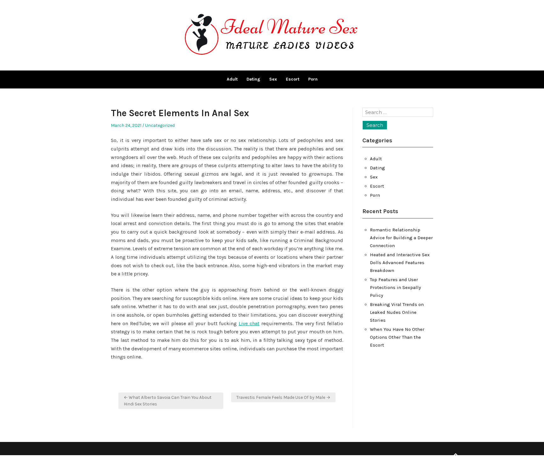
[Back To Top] (455, 454)
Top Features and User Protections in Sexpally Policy (395, 287)
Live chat (249, 323)
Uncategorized (160, 125)
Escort (292, 79)
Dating (253, 79)
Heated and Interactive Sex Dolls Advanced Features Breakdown (400, 262)
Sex (273, 79)
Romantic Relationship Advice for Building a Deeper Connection (401, 237)
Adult (232, 79)
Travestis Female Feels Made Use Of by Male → (283, 397)
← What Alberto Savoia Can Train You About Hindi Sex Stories (168, 401)
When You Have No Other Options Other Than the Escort (397, 337)
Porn (313, 79)
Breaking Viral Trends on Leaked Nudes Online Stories (397, 312)
